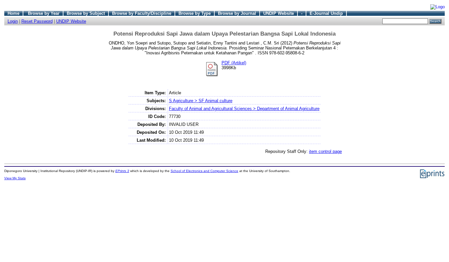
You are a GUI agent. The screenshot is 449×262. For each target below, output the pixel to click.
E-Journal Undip (326, 13)
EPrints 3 (122, 171)
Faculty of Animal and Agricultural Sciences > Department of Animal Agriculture (244, 108)
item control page (325, 151)
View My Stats (15, 178)
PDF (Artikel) (234, 62)
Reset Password (37, 21)
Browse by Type (194, 13)
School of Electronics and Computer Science (204, 171)
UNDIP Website (278, 13)
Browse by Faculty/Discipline (141, 13)
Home (13, 13)
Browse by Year (43, 13)
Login (13, 21)
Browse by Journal (237, 13)
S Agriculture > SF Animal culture (200, 100)
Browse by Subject (86, 13)
